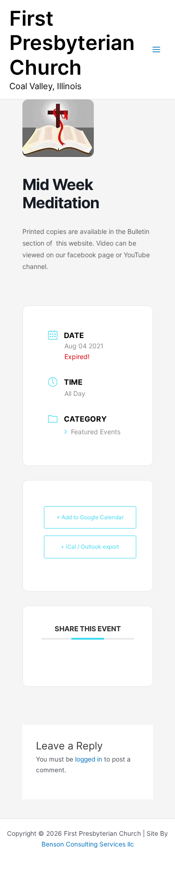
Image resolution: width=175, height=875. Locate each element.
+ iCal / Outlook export (90, 546)
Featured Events (95, 432)
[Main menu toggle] (156, 49)
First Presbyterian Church (72, 43)
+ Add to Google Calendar (90, 517)
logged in (88, 759)
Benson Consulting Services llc (88, 844)
